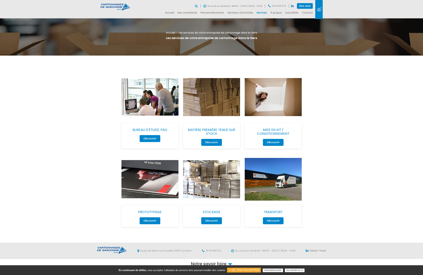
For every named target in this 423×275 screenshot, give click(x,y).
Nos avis (304, 6)
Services (261, 12)
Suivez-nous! (318, 251)
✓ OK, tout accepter (244, 270)
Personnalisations (212, 12)
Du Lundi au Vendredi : (265, 250)
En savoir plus (295, 270)
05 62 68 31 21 (279, 5)
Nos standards (187, 12)
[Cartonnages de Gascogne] (115, 10)
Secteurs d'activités (240, 12)
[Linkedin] (292, 6)
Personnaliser (272, 270)
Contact (307, 12)
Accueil (169, 12)
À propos (276, 12)
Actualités (291, 12)
